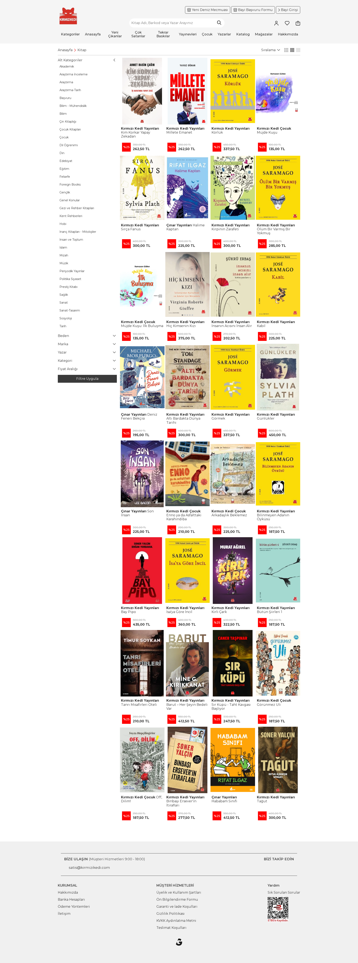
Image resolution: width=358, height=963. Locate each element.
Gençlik (64, 192)
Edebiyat (65, 161)
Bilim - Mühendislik (73, 106)
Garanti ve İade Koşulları (176, 907)
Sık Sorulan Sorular (284, 892)
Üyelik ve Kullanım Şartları (178, 892)
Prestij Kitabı (68, 287)
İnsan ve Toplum (71, 239)
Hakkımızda (68, 892)
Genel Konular (69, 200)
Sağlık (63, 295)
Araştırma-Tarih (70, 90)
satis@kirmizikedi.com (89, 867)
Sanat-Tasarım (69, 310)
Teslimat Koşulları (171, 928)
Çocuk (64, 137)
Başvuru (65, 98)
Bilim (63, 114)
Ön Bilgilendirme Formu (177, 899)
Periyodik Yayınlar (72, 271)
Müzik (63, 263)
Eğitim (64, 169)
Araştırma (66, 82)
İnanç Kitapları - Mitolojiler (77, 232)
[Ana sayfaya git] (68, 16)
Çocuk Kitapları (70, 129)
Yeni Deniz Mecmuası (210, 10)
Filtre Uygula (87, 379)
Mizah (63, 255)
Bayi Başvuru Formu (255, 10)
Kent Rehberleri (70, 216)
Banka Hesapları (71, 899)
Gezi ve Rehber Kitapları (76, 208)
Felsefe (64, 177)
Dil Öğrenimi (68, 145)
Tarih (62, 326)
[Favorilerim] (287, 23)
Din (61, 153)
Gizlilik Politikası (170, 914)
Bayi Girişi (289, 10)
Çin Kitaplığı (67, 121)
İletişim (64, 914)
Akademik (66, 66)
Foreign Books (70, 184)
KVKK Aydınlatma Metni (176, 921)
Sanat (63, 302)
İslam (63, 247)
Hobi (62, 224)
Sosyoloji (65, 318)
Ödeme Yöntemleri (74, 907)
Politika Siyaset (70, 279)
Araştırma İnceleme (73, 74)
